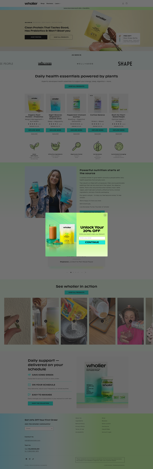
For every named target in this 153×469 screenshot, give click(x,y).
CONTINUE (92, 242)
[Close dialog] (105, 215)
